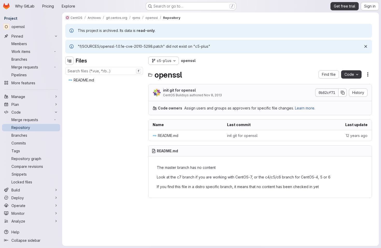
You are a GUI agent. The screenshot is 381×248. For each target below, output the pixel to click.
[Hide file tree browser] (69, 61)
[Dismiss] (366, 46)
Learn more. (305, 108)
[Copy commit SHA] (342, 92)
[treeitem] (104, 80)
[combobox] (104, 71)
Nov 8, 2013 (213, 95)
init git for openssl (179, 90)
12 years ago (357, 135)
